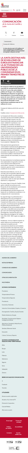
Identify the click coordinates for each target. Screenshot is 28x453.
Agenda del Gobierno (9, 257)
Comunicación (7, 41)
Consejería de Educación (17, 113)
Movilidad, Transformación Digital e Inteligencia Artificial (11, 319)
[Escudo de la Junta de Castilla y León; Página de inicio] (5, 7)
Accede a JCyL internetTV (9, 399)
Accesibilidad (18, 426)
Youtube (4, 388)
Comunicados (7, 272)
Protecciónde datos (19, 421)
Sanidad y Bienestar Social (9, 328)
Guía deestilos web (18, 433)
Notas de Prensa (7, 262)
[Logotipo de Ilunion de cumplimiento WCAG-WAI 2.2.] (14, 449)
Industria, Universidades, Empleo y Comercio (14, 308)
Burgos (4, 348)
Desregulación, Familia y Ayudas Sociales (13, 311)
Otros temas (24, 10)
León (3, 352)
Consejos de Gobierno (9, 267)
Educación (4, 332)
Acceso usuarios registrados (9, 396)
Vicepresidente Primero (8, 294)
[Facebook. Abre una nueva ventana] (14, 33)
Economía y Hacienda (7, 304)
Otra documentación (9, 277)
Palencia (4, 355)
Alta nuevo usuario (7, 410)
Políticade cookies (9, 427)
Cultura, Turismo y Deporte (9, 335)
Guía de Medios (6, 406)
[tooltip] (17, 10)
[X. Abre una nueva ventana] (6, 33)
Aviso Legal (9, 420)
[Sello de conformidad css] (9, 443)
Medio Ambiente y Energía (9, 315)
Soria (3, 365)
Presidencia (5, 301)
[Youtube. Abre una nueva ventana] (22, 33)
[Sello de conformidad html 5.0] (18, 443)
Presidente (5, 291)
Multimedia (6, 282)
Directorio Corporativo (8, 403)
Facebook (4, 384)
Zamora (4, 372)
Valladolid (4, 369)
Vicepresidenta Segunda (8, 298)
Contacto (9, 433)
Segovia (4, 362)
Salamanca (5, 359)
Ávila (3, 345)
